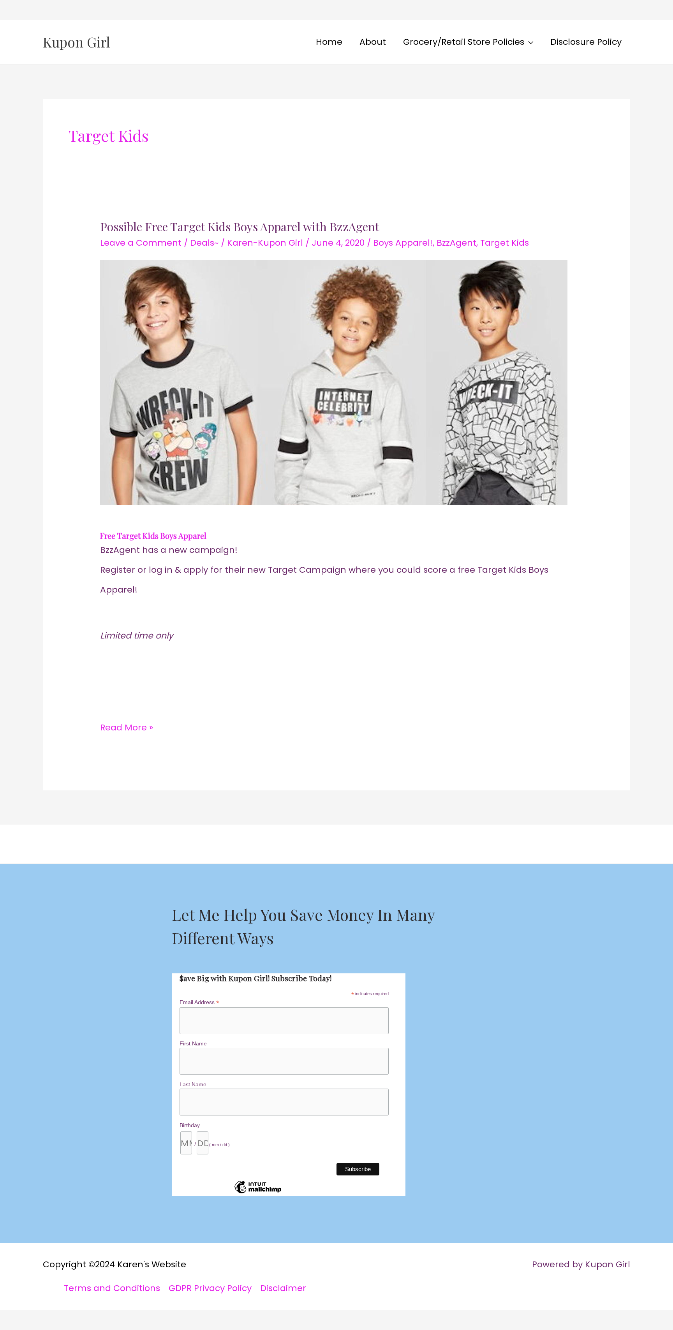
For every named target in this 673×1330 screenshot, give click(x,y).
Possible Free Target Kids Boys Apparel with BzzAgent (239, 226)
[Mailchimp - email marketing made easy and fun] (258, 1193)
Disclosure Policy (586, 42)
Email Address (199, 1002)
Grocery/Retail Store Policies (463, 42)
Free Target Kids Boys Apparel (153, 535)
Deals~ (204, 243)
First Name (193, 1043)
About (372, 42)
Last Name (193, 1084)
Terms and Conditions (112, 1288)
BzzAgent (456, 243)
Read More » (126, 726)
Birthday (190, 1125)
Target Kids (504, 243)
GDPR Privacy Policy (210, 1288)
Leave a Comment (140, 243)
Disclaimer (283, 1288)
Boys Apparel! (403, 243)
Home (329, 42)
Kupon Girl (76, 42)
